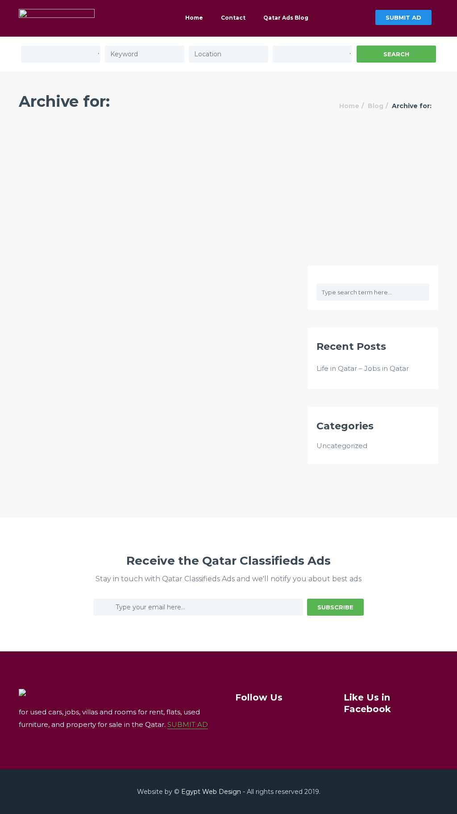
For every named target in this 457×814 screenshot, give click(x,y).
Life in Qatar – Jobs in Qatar (362, 368)
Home (194, 17)
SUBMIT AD (403, 17)
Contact (233, 17)
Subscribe (335, 607)
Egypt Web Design (211, 792)
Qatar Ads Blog (285, 17)
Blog (375, 106)
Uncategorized (341, 445)
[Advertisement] (228, 198)
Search (396, 54)
